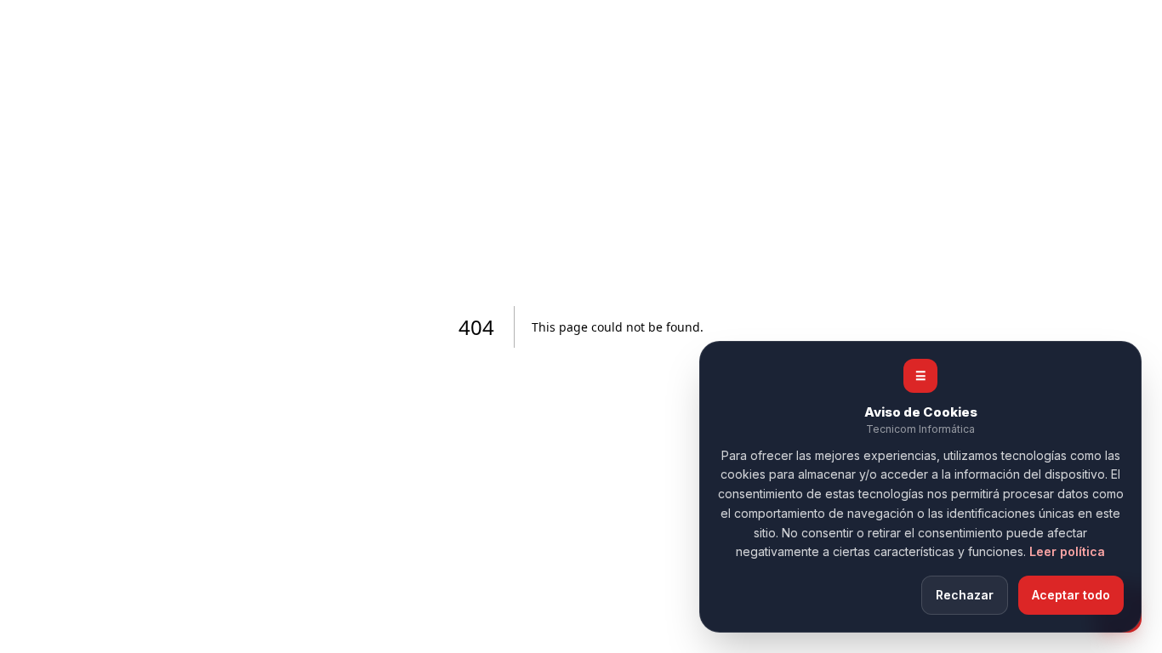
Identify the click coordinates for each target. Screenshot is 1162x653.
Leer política (1067, 551)
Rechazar (965, 595)
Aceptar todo (1071, 595)
